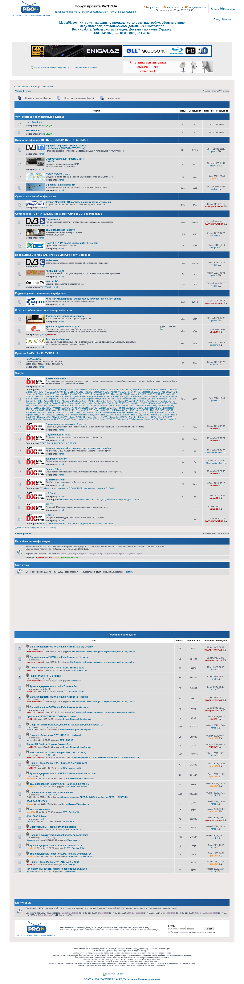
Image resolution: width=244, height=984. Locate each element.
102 (46, 795)
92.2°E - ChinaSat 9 (95, 392)
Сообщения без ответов (26, 86)
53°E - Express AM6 (89, 399)
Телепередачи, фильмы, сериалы (65, 316)
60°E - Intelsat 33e (152, 396)
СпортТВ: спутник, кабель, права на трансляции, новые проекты (66, 724)
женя (29, 730)
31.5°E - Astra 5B (38, 405)
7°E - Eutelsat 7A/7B (35, 410)
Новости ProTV (174, 7)
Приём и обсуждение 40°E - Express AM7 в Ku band (58, 763)
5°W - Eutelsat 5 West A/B (53, 412)
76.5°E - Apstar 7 (131, 394)
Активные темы (46, 86)
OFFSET (72, 443)
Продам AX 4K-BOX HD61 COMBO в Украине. (51, 716)
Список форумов (23, 91)
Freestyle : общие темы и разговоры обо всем (43, 310)
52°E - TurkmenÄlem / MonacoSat (132, 399)
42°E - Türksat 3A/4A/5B (49, 403)
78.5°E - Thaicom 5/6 (112, 394)
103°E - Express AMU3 (120, 389)
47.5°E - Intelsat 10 (96, 401)
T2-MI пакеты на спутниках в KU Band (95, 488)
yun (214, 179)
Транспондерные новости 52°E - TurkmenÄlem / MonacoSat (63, 773)
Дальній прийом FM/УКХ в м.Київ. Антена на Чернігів (59, 697)
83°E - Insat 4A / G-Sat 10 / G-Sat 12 (67, 394)
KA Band (50, 493)
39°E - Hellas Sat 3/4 (90, 403)
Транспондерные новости (60, 230)
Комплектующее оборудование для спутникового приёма (78, 448)
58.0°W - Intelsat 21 (168, 419)
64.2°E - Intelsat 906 (116, 396)
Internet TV (52, 281)
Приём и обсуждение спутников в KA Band (80, 499)
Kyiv (49, 126)
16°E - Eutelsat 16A (101, 408)
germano (214, 345)
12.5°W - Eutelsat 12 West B (153, 412)
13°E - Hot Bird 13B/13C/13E (124, 408)
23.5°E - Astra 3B (165, 405)
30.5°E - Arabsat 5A (76, 405)
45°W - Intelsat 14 (44, 419)
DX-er (56, 557)
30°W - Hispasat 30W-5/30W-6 (44, 417)
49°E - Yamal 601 (45, 401)
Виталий (51, 334)
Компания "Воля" (56, 271)
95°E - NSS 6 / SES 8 (48, 392)
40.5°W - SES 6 (156, 417)
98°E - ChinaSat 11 (160, 389)
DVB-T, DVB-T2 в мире (58, 174)
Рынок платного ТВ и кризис (46, 676)
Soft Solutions (33, 130)
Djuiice (30, 804)
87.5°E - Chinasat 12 (143, 392)
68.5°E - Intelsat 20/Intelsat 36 (60, 396)
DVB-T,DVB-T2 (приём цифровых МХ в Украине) (90, 523)
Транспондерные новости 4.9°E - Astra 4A (53, 686)
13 (49, 755)
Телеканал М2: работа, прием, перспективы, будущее (56, 869)
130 (51, 727)
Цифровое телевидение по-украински (51, 792)
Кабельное (52, 260)
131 (55, 727)
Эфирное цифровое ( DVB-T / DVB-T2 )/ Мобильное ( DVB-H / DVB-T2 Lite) (66, 147)
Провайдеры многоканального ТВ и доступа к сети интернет (52, 254)
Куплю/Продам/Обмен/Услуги (62, 326)
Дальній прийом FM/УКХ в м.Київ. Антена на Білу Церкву (61, 646)
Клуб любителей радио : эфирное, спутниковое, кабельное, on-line (83, 298)
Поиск (228, 19)
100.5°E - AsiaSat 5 (141, 389)
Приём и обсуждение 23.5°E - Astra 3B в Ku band (57, 667)
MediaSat (43, 207)
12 (46, 755)
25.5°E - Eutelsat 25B (146, 405)
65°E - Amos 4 (98, 396)
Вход (216, 9)
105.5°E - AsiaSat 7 (100, 389)
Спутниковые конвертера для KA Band (120, 499)
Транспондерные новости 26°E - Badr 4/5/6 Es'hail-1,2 (59, 784)
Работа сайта (33, 359)
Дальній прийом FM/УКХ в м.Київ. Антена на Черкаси (59, 657)
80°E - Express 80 (93, 394)
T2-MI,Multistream (55, 479)
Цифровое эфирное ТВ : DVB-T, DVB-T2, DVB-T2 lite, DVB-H (51, 140)
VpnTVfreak (45, 287)
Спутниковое (53, 219)
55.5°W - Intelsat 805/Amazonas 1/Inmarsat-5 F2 (135, 419)
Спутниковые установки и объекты (66, 424)
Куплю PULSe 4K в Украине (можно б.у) (48, 744)
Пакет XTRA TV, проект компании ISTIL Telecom (72, 243)
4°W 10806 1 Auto (36, 816)
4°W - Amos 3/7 (33, 412)
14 (52, 755)
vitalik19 (214, 332)
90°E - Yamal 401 (113, 392)
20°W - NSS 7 (100, 415)
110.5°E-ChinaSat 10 (80, 389)
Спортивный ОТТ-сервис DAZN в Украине (53, 827)
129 (46, 727)
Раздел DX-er (53, 469)
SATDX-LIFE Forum (56, 378)
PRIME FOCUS (59, 443)
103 (51, 795)
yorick (43, 126)
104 (55, 795)
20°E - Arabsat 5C (55, 408)
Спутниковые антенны (58, 434)
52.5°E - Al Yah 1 (108, 399)
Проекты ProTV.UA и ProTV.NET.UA (36, 353)
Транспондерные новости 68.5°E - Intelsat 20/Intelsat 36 (61, 853)
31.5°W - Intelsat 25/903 (71, 417)
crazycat (214, 166)
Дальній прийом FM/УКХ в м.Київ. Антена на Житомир (59, 707)
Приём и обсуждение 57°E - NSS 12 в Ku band (55, 735)
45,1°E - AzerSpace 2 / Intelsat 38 (154, 401)
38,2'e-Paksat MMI (40, 809)
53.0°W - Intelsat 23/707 (101, 419)
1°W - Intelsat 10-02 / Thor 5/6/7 (144, 410)
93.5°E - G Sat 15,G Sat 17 (71, 392)
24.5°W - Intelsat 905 (131, 415)
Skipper (30, 821)
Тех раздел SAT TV (56, 458)
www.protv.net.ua (214, 206)
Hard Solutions (34, 122)
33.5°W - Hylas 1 (91, 417)
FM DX (49, 504)
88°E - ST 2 (127, 392)
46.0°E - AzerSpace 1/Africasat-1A (122, 401)
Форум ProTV (154, 7)
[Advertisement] (132, 145)
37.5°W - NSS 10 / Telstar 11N (134, 417)
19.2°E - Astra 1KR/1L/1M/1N (77, 408)
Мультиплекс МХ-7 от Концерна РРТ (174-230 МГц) (58, 752)
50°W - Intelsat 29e (80, 419)
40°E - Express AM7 (71, 403)
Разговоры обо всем (57, 339)
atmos (50, 225)
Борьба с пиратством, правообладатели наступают (59, 835)
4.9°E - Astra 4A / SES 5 (56, 410)
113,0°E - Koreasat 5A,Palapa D (55, 389)
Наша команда (51, 527)
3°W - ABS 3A (167, 410)
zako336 (214, 236)
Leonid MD (31, 787)
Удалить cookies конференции (28, 527)
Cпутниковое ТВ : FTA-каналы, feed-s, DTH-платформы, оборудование (58, 213)
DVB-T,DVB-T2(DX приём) (52, 523)
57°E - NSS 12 (34, 399)
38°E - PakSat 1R (110, 403)
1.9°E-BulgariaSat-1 (120, 410)
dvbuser (214, 364)
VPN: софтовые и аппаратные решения (39, 116)
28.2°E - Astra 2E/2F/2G (97, 405)
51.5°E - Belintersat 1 (159, 399)
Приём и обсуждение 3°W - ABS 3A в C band (54, 862)
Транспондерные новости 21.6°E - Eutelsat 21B (56, 845)
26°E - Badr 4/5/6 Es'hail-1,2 (123, 405)
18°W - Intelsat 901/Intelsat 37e (78, 415)
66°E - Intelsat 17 (83, 396)
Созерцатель (33, 840)
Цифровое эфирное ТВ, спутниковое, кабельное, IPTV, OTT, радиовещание (95, 11)
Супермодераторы (69, 557)
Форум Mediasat (197, 7)
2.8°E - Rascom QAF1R (98, 410)
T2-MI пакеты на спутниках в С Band (58, 488)
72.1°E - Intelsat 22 (167, 394)
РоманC (129, 572)
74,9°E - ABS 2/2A (148, 394)
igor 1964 (213, 738)
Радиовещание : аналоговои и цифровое (40, 293)
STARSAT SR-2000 (36, 801)
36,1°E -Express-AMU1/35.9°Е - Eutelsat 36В (140, 403)
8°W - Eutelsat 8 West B (107, 412)
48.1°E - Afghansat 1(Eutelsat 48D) (70, 401)
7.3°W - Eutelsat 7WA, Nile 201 (80, 412)
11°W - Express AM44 (129, 412)
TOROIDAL (45, 443)
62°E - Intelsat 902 (134, 396)
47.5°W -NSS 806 (62, 419)
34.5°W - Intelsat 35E (109, 417)
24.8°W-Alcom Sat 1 (151, 415)
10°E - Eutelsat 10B (148, 408)
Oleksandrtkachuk (214, 452)
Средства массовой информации (35, 196)
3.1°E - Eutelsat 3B (77, 410)
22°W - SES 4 (114, 415)
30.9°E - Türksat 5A (56, 405)
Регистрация (229, 9)
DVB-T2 (50, 515)
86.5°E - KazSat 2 (162, 392)
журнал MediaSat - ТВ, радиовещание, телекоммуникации (78, 202)
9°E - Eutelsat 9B (166, 408)
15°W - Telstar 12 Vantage (51, 415)
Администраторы (44, 557)
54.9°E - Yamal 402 (70, 399)
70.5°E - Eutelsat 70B (35, 396)
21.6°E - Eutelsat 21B (35, 408)
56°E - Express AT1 (52, 399)
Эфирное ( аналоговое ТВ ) (61, 184)
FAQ (217, 19)
